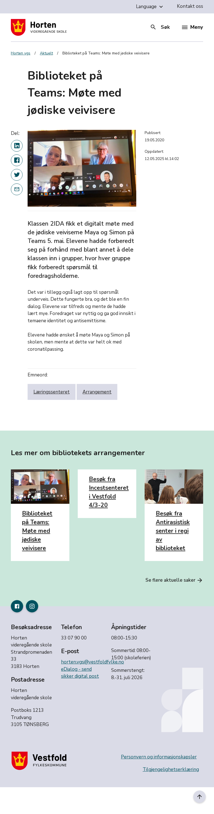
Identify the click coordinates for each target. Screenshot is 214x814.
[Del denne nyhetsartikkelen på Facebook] (17, 160)
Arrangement (96, 392)
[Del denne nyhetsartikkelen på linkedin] (17, 146)
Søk (160, 27)
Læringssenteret (51, 392)
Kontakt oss (190, 6)
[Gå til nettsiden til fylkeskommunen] (40, 761)
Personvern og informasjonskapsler (159, 757)
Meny (196, 27)
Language (150, 6)
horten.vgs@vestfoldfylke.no (92, 662)
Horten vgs (20, 53)
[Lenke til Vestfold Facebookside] (17, 606)
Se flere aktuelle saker (174, 580)
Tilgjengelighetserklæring (171, 769)
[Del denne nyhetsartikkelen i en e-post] (17, 189)
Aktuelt (46, 53)
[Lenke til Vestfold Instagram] (32, 606)
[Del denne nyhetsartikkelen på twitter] (17, 175)
